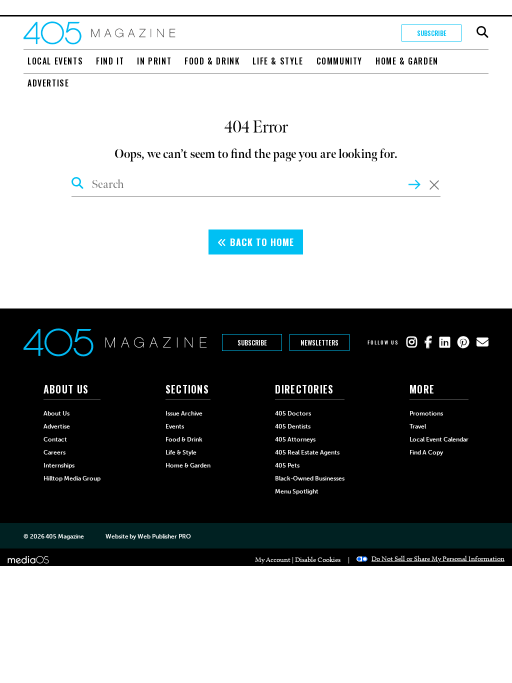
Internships (59, 465)
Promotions (426, 413)
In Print (154, 61)
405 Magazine (65, 536)
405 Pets (287, 465)
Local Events (55, 61)
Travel (418, 426)
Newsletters (319, 343)
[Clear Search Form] (434, 185)
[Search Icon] (78, 184)
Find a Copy (426, 452)
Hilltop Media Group (72, 478)
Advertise (48, 83)
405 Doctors (293, 413)
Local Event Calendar (439, 439)
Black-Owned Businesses (309, 478)
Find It (110, 61)
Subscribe (431, 33)
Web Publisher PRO (164, 536)
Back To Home (260, 242)
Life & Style (277, 61)
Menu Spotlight (296, 491)
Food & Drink (212, 61)
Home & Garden (407, 61)
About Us (57, 413)
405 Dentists (292, 426)
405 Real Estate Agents (307, 452)
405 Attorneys (295, 439)
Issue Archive (184, 413)
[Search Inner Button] (414, 183)
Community (339, 61)
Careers (55, 452)
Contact (55, 439)
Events (175, 426)
